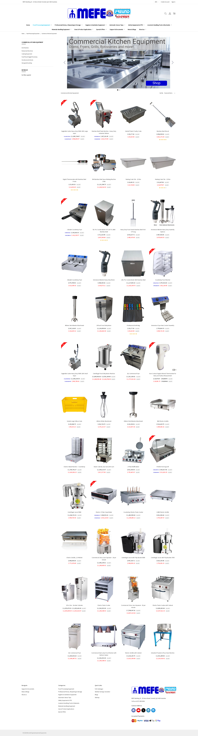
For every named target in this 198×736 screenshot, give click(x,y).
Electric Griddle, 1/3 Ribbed (74, 557)
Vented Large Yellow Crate (74, 421)
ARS (156, 2)
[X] (143, 710)
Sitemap (97, 697)
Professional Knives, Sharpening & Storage (68, 25)
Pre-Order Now (133, 273)
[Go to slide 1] (117, 90)
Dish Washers (25, 48)
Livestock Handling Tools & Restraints (158, 25)
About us (142, 29)
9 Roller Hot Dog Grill (163, 467)
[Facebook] (133, 710)
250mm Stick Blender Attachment (133, 421)
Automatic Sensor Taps (117, 25)
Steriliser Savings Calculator (102, 692)
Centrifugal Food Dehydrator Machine (104, 373)
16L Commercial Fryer (74, 653)
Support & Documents (116, 29)
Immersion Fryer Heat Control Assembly (162, 325)
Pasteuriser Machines (27, 51)
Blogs (96, 695)
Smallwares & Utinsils (27, 60)
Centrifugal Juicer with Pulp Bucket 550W (133, 557)
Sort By (161, 93)
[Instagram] (153, 710)
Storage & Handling (27, 63)
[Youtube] (138, 710)
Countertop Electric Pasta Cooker (133, 512)
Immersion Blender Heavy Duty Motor (104, 280)
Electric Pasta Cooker (104, 605)
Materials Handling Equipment (61, 29)
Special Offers (100, 29)
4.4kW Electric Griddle (163, 512)
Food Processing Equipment (41, 25)
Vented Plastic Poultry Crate (133, 131)
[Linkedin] (148, 710)
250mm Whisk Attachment (103, 421)
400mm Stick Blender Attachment (74, 325)
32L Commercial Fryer (133, 373)
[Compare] (84, 107)
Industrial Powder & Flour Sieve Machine (162, 653)
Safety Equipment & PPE (135, 25)
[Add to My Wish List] (84, 111)
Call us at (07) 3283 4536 (138, 701)
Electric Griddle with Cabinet (133, 653)
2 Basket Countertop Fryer (74, 280)
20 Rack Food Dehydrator (104, 325)
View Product (162, 223)
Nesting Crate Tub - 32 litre (162, 179)
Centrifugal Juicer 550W (74, 512)
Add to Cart (74, 124)
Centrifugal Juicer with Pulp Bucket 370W (162, 557)
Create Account (165, 2)
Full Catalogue (99, 689)
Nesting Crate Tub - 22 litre (133, 179)
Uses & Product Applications (83, 29)
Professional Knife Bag (133, 325)
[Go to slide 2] (64, 62)
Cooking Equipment (27, 54)
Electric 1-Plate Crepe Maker (104, 512)
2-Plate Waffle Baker (133, 467)
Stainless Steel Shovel (163, 131)
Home (28, 25)
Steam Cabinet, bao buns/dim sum (104, 467)
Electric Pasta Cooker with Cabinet (163, 605)
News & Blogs (132, 29)
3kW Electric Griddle (162, 421)
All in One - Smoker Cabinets (74, 605)
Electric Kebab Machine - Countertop (74, 467)
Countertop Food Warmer (162, 280)
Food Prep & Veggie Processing (29, 57)
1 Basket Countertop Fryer (74, 229)
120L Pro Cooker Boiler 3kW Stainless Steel (133, 280)
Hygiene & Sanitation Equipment (95, 25)
